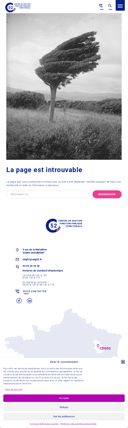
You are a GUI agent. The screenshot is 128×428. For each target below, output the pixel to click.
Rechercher (107, 194)
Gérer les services (13, 389)
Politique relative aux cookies (44, 424)
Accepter (64, 398)
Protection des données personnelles (78, 424)
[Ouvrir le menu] (120, 6)
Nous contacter (34, 291)
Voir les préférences (64, 416)
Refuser (64, 407)
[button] (123, 362)
